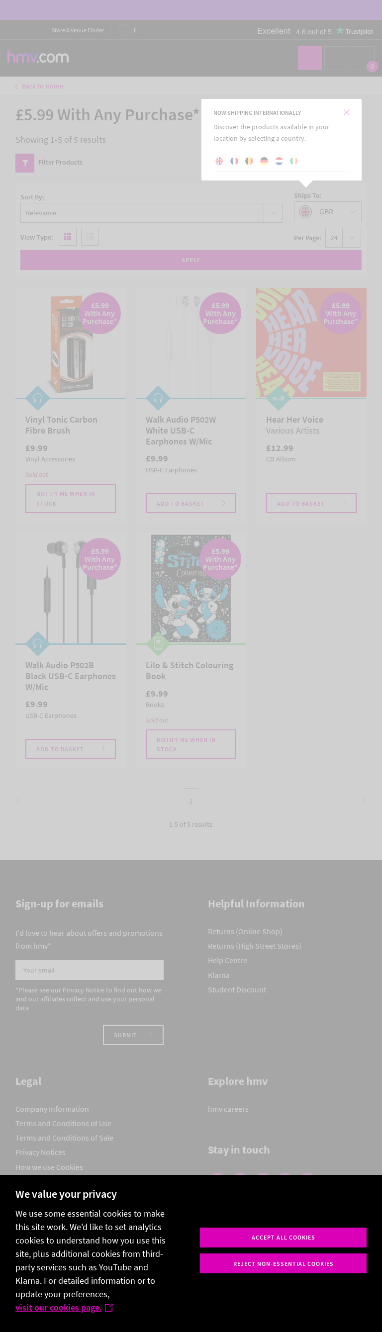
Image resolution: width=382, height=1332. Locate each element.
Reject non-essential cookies (283, 1263)
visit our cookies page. (58, 1307)
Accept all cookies (283, 1237)
